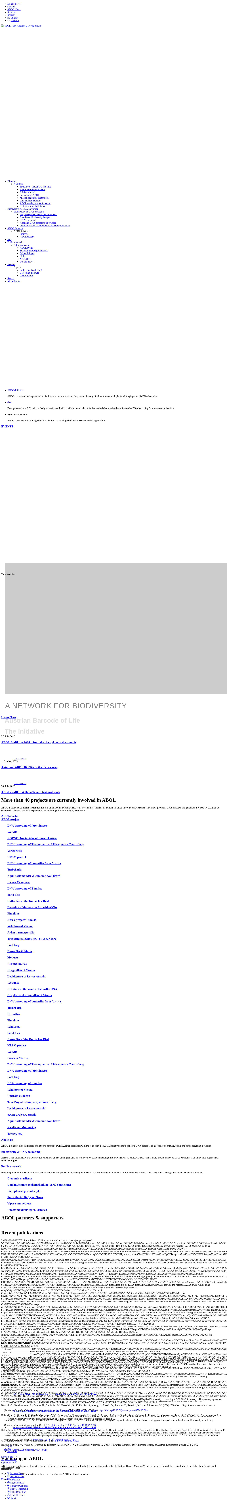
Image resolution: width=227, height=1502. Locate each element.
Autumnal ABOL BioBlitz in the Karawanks (29, 767)
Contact (11, 6)
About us (18, 184)
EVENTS (7, 426)
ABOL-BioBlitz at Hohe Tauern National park (30, 792)
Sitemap (11, 12)
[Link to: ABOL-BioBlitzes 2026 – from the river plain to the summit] (7, 733)
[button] (9, 1462)
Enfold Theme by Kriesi (67, 1440)
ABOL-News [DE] (38, 1373)
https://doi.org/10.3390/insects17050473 (23, 1449)
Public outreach (21, 245)
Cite (146, 1410)
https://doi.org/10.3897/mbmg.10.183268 (72, 1425)
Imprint (11, 15)
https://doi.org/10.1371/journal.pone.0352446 (121, 1410)
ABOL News (14, 9)
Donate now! (13, 3)
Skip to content (8, 1459)
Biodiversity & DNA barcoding (29, 211)
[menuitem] (116, 3)
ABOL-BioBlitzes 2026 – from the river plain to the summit (38, 742)
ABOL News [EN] (16, 1373)
